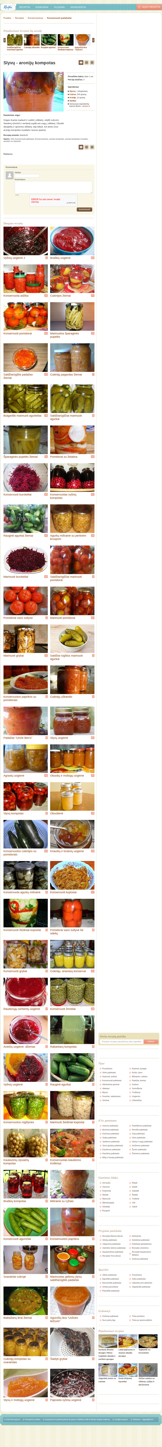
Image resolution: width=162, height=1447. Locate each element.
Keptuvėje (106, 1191)
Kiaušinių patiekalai (110, 1153)
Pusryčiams (107, 1069)
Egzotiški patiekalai (110, 1279)
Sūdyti (134, 1187)
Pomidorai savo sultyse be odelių (66, 931)
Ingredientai (78, 7)
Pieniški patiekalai (140, 1130)
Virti (12, 139)
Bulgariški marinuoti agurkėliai (22, 415)
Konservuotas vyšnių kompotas (63, 496)
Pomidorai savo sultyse (18, 617)
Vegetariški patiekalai (141, 1287)
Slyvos (72, 91)
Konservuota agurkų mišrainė (21, 892)
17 (93, 295)
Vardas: (18, 172)
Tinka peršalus (138, 1316)
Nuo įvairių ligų (108, 1320)
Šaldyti (135, 1195)
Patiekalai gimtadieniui (142, 1244)
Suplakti (135, 1191)
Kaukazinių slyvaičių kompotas (16, 1161)
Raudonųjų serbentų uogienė (21, 1009)
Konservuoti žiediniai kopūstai (65, 48)
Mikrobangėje (108, 1203)
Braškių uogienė (60, 257)
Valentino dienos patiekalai (114, 1248)
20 (93, 618)
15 (46, 295)
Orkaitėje (106, 1207)
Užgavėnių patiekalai (111, 1244)
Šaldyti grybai (58, 1359)
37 (46, 535)
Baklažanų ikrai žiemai (17, 1317)
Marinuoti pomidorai (62, 617)
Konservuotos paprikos (64, 1239)
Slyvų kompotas (13, 813)
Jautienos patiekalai (111, 1142)
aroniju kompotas (56, 139)
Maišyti (105, 1195)
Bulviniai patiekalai (110, 1130)
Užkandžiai (137, 1100)
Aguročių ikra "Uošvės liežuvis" (81, 49)
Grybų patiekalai (109, 1138)
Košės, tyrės (137, 1072)
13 (46, 494)
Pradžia (7, 18)
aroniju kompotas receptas (76, 139)
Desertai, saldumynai (111, 1096)
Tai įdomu (59, 7)
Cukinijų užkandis (32, 47)
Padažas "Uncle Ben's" (17, 737)
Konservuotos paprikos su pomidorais (19, 698)
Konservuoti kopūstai (63, 892)
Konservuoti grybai (15, 971)
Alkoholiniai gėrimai (110, 1084)
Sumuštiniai (137, 1088)
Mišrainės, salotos (139, 1076)
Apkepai (105, 1088)
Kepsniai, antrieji (109, 1076)
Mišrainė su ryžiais (62, 1201)
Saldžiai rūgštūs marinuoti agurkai (66, 657)
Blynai (105, 1092)
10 (93, 494)
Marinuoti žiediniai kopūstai (67, 1122)
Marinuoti (106, 1199)
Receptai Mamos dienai (112, 1236)
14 (46, 374)
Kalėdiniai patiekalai (141, 1240)
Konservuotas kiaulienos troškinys (65, 1161)
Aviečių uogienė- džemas (19, 1046)
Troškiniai (136, 1092)
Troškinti (135, 1199)
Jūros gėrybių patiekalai (112, 1145)
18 (46, 415)
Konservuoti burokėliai (17, 494)
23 (93, 258)
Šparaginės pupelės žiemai (20, 456)
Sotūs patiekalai (139, 1279)
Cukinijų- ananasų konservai (68, 971)
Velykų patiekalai (109, 1240)
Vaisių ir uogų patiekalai (142, 1142)
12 (46, 851)
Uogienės (136, 1096)
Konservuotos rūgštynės (18, 1122)
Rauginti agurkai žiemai (18, 535)
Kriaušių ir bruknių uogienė (67, 851)
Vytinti (134, 1207)
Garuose (106, 1187)
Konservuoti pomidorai (17, 333)
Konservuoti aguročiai (17, 1239)
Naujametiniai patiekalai (112, 1252)
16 (93, 457)
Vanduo (72, 101)
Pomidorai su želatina (63, 456)
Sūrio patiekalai (138, 1138)
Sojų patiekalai (138, 1134)
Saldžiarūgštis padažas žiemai (18, 376)
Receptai (24, 7)
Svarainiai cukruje (14, 1276)
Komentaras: (20, 179)
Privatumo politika (32, 1419)
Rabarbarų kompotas (63, 1046)
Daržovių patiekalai (110, 1134)
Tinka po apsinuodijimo (142, 1320)
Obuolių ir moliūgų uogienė (67, 775)
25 (93, 535)
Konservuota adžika (15, 295)
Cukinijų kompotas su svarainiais (17, 1360)
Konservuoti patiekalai (59, 18)
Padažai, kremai (139, 1080)
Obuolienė (56, 813)
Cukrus (72, 94)
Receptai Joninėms (140, 1248)
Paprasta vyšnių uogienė (65, 1400)
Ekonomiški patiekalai (111, 1283)
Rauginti (106, 1211)
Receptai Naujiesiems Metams (141, 1253)
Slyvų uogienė (59, 737)
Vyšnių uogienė (13, 1084)
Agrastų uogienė (13, 775)
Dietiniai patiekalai (110, 1316)
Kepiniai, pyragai (139, 1069)
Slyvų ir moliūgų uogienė (18, 1400)
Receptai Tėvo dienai (111, 1256)
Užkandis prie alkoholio (142, 1283)
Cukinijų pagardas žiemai (66, 374)
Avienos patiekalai (110, 1126)
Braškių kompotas (14, 1201)
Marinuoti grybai (13, 655)
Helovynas (136, 1236)
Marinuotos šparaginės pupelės (64, 335)
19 (46, 333)
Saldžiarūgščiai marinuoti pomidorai (66, 578)
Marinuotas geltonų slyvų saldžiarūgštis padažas (66, 1278)
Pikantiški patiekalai (110, 1291)
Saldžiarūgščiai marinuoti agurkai (15, 48)
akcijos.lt (86, 106)
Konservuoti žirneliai (63, 1009)
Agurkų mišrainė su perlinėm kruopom (68, 537)
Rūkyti (134, 1183)
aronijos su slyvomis (12, 141)
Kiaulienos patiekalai (111, 1149)
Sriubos (135, 1084)
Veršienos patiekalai (140, 1145)
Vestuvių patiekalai (140, 1259)
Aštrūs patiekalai (109, 1275)
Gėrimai (105, 1100)
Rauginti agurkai (48, 47)
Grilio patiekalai (109, 1072)
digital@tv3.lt (147, 1419)
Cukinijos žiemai (60, 295)
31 (93, 333)
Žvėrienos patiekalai (140, 1153)
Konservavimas (35, 18)
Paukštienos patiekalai (141, 1126)
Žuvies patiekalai (139, 1149)
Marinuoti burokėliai (15, 576)
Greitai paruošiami (110, 1287)
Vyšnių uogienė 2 (14, 257)
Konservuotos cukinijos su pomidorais (19, 853)
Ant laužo (106, 1183)
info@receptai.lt (121, 1419)
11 (46, 457)
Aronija (72, 97)
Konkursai (41, 7)
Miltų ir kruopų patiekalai (112, 1157)
